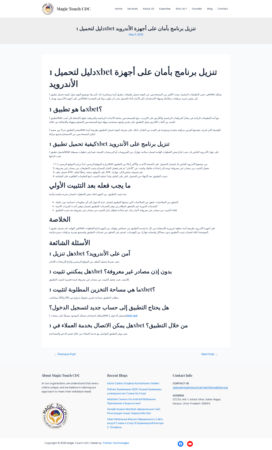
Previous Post (65, 354)
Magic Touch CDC (74, 8)
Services (132, 9)
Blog (209, 9)
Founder (197, 9)
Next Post (210, 354)
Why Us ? (181, 9)
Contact (223, 9)
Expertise (165, 9)
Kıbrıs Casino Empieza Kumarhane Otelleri (133, 383)
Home (118, 9)
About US (148, 9)
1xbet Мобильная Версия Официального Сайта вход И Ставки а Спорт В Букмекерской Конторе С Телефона (135, 423)
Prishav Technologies (115, 443)
